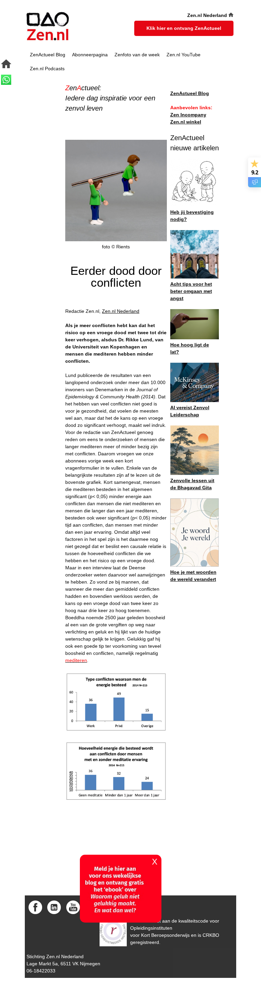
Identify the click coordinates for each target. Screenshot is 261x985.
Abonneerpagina (90, 54)
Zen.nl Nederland (120, 311)
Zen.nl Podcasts (47, 68)
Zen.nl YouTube (184, 54)
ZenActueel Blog (47, 54)
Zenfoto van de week (137, 54)
